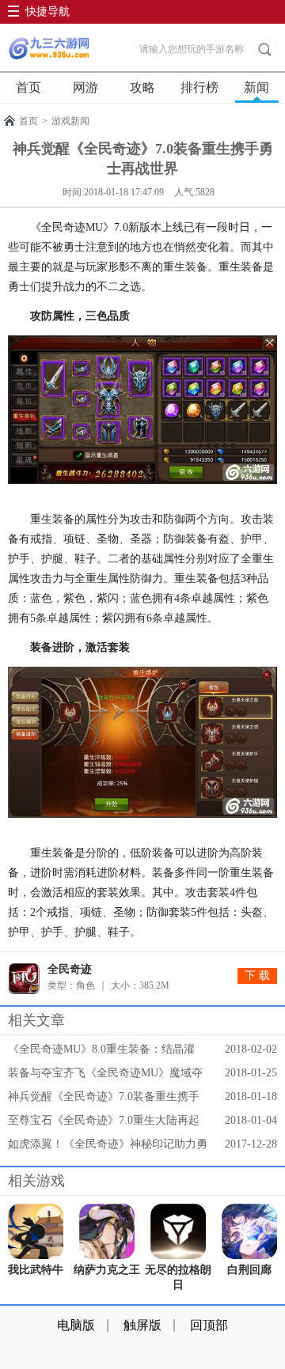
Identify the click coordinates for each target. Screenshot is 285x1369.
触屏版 (143, 1325)
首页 (28, 87)
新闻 (256, 87)
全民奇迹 (70, 969)
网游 (85, 87)
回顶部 (209, 1325)
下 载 (257, 975)
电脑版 (76, 1325)
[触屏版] (48, 48)
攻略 (142, 87)
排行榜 (199, 87)
